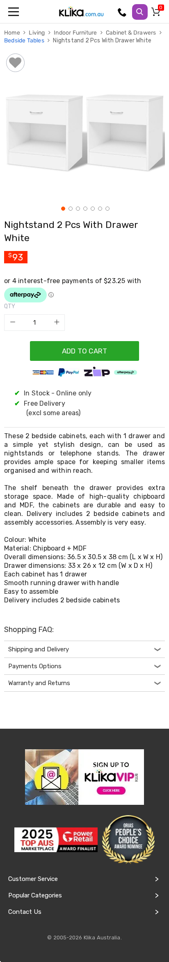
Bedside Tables (25, 40)
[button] (62, 208)
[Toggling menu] (14, 11)
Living (37, 32)
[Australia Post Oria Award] (128, 839)
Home (12, 32)
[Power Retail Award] (56, 840)
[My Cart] (157, 13)
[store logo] (81, 11)
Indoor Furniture (76, 32)
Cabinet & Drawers (132, 32)
